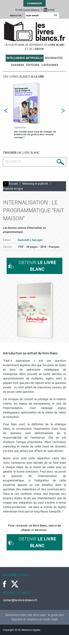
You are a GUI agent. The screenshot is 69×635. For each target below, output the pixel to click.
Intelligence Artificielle (24, 58)
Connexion (34, 3)
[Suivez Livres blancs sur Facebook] (6, 584)
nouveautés (54, 58)
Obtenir (37, 266)
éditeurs (32, 65)
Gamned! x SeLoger (30, 240)
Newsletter (16, 15)
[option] (34, 110)
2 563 (51, 9)
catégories (50, 65)
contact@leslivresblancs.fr (20, 600)
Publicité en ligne (13, 188)
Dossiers (17, 65)
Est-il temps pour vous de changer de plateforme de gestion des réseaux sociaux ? (35, 134)
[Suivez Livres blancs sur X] (14, 584)
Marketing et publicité (35, 183)
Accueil (13, 183)
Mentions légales (31, 629)
